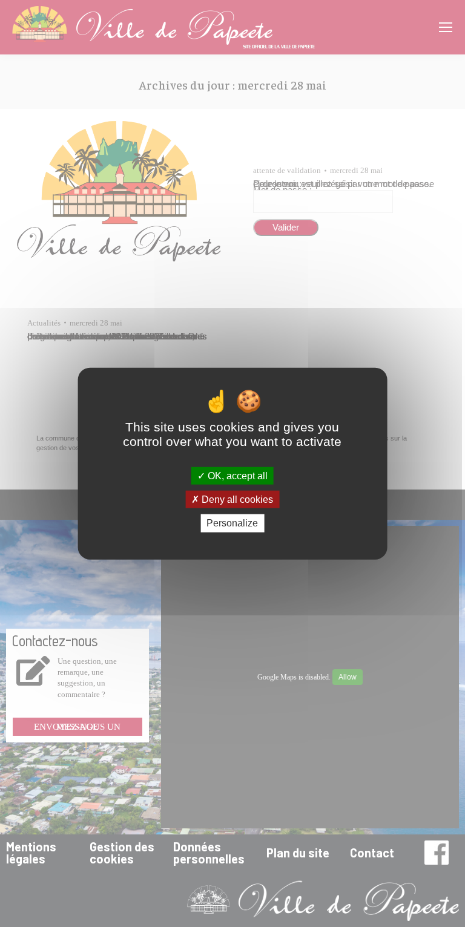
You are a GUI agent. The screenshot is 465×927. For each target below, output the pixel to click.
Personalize (232, 523)
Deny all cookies (236, 499)
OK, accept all (236, 476)
